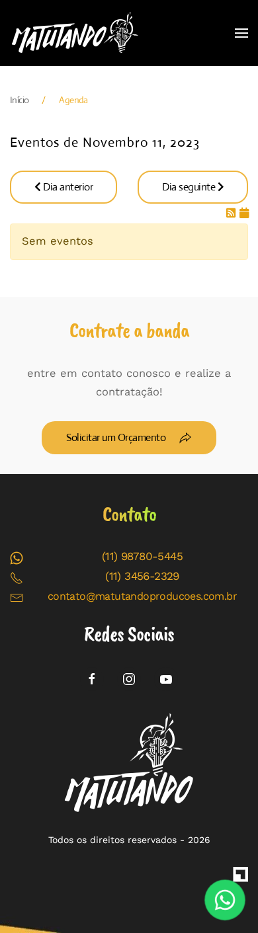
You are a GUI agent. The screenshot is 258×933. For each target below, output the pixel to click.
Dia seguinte (190, 187)
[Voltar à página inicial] (76, 33)
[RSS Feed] (232, 213)
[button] (241, 33)
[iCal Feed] (244, 213)
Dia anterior (67, 187)
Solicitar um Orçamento (115, 437)
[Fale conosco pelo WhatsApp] (225, 900)
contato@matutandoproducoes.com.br (142, 596)
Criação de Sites (238, 877)
